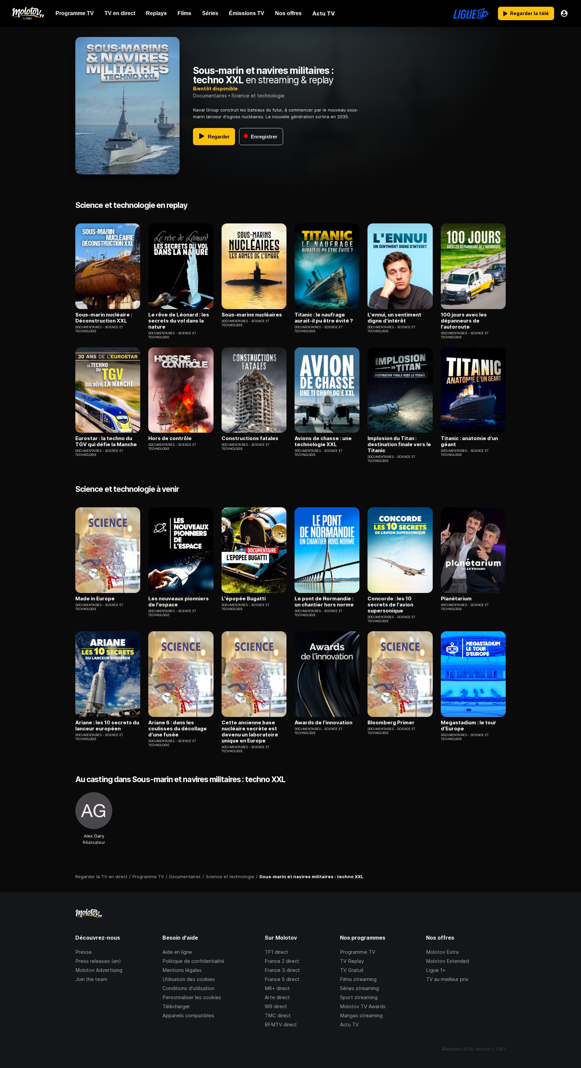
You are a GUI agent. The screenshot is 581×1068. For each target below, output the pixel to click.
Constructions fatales (250, 438)
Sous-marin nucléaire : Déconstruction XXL (103, 318)
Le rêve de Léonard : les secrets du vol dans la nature (178, 321)
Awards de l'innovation (323, 723)
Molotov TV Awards (363, 1006)
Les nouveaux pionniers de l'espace (178, 602)
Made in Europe (95, 599)
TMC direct (278, 1015)
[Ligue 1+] (471, 13)
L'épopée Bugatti (244, 599)
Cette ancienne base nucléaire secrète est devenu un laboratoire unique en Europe (250, 732)
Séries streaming (359, 988)
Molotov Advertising (98, 970)
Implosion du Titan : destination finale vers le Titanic (399, 444)
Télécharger (176, 1006)
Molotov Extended (447, 961)
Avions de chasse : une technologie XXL (323, 441)
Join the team (91, 979)
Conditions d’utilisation (188, 988)
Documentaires (210, 95)
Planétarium (456, 599)
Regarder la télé (529, 13)
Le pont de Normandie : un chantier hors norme (324, 602)
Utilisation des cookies (188, 979)
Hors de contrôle (170, 438)
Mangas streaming (361, 1015)
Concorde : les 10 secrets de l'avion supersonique (390, 605)
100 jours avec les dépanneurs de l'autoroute (464, 321)
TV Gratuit (352, 970)
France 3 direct (282, 970)
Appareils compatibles (188, 1015)
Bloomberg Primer (391, 723)
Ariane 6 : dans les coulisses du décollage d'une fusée (177, 729)
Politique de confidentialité (193, 961)
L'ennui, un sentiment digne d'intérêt (394, 318)
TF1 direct (276, 952)
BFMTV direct (281, 1024)
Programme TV (357, 952)
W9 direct (276, 1006)
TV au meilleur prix (447, 979)
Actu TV (349, 1024)
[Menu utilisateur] (564, 13)
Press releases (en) (98, 961)
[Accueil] (28, 13)
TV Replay (352, 961)
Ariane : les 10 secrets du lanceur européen (107, 726)
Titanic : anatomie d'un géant (469, 441)
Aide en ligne (177, 952)
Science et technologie (257, 95)
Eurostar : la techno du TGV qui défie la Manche (106, 441)
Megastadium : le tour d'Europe (468, 726)
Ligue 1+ (436, 970)
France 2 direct (282, 961)
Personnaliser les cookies (191, 997)
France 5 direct (282, 979)
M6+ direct (277, 988)
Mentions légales (182, 970)
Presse (83, 952)
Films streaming (358, 979)
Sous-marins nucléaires (252, 315)
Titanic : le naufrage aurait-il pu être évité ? (324, 318)
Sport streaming (359, 997)
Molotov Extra (442, 952)
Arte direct (277, 997)
